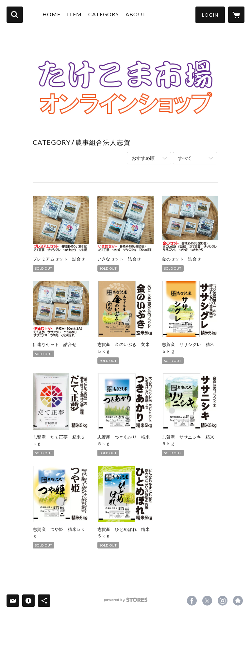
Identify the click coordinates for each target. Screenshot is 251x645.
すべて (185, 158)
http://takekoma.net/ (238, 601)
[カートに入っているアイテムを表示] (236, 15)
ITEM (74, 14)
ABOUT (136, 14)
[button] (210, 15)
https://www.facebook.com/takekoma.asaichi (192, 601)
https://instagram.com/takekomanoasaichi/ (222, 601)
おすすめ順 (143, 158)
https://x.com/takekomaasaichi (207, 601)
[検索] (15, 15)
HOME (51, 14)
